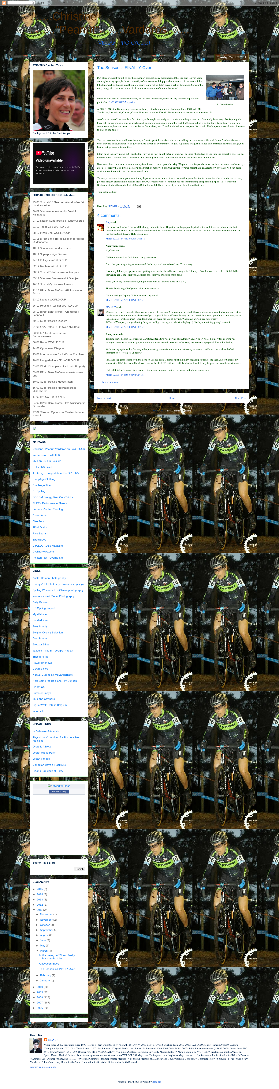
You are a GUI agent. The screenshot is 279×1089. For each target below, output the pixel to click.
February (46, 975)
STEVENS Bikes (42, 466)
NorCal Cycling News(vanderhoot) (53, 674)
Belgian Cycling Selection (48, 632)
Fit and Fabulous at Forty (48, 770)
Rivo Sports (39, 533)
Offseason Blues (49, 963)
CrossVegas (40, 515)
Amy (108, 222)
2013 (40, 899)
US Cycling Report (44, 608)
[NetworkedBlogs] (59, 785)
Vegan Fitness (41, 758)
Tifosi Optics (40, 527)
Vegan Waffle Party (44, 752)
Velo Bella (38, 711)
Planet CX (39, 686)
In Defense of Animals (46, 731)
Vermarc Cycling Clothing (48, 509)
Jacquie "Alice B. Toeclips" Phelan (53, 650)
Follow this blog (59, 791)
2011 (40, 909)
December (46, 914)
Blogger (156, 1081)
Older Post (240, 398)
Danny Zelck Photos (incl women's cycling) (58, 584)
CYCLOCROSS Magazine (48, 545)
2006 (40, 1007)
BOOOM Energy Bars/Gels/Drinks (53, 497)
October (45, 924)
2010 (40, 986)
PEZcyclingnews (42, 662)
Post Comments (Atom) (179, 410)
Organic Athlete (42, 746)
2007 (40, 1002)
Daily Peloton (40, 602)
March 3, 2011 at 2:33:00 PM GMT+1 (125, 327)
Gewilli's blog (40, 668)
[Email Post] (138, 206)
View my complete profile (42, 1066)
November (46, 919)
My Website (40, 614)
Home (172, 398)
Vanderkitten (40, 620)
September (47, 929)
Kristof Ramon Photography (49, 577)
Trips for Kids (40, 656)
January (45, 980)
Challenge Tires (42, 485)
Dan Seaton (40, 638)
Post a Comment (110, 382)
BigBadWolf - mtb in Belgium (50, 704)
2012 (40, 904)
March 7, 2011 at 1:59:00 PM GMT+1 (125, 374)
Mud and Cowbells (44, 698)
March (44, 950)
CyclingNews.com (43, 551)
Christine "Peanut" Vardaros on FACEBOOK (59, 448)
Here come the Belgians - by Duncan (55, 680)
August (44, 935)
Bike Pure (38, 521)
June (43, 940)
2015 (40, 889)
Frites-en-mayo (42, 692)
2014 (40, 894)
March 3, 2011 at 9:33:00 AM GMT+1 (125, 238)
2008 (40, 997)
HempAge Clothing (44, 479)
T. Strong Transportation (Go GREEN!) (56, 473)
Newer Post (104, 398)
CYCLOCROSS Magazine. (122, 102)
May (43, 945)
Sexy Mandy (40, 626)
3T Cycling (39, 491)
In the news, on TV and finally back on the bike (57, 957)
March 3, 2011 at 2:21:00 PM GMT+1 (125, 300)
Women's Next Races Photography (54, 596)
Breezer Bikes (41, 644)
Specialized (39, 539)
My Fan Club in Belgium (47, 460)
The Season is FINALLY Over (57, 968)
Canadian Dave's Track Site (49, 764)
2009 (40, 992)
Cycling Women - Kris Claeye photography (58, 590)
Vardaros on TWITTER (46, 455)
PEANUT (111, 307)
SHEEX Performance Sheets (50, 503)
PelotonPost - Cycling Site (48, 557)
